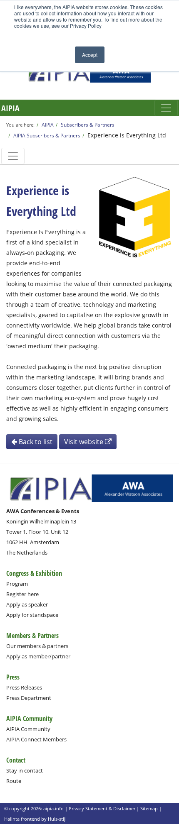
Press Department (28, 698)
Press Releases (24, 687)
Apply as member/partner (38, 656)
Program (17, 583)
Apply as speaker (27, 604)
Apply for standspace (32, 615)
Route (13, 781)
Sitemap (149, 808)
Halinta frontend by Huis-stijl (35, 819)
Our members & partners (37, 646)
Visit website (84, 441)
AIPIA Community (28, 729)
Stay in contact (24, 770)
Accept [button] (89, 54)
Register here (22, 594)
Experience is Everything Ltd (126, 135)
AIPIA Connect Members (36, 739)
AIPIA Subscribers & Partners (46, 135)
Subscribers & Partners (87, 124)
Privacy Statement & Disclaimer (102, 808)
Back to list (34, 441)
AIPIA (10, 108)
